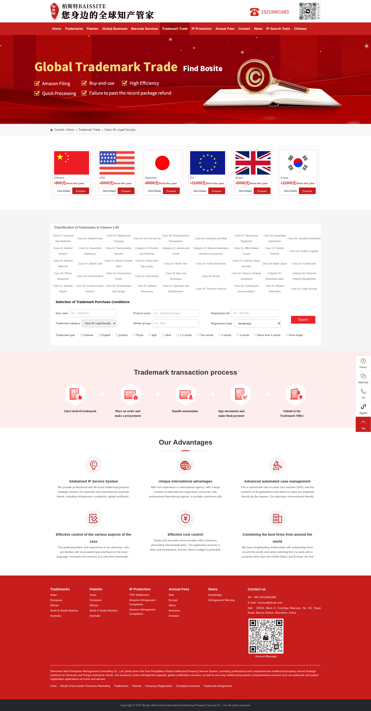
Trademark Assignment (217, 685)
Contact (244, 29)
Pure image (296, 335)
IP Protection (201, 29)
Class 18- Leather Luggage (304, 251)
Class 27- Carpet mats (304, 263)
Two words (206, 335)
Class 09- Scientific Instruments (304, 238)
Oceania (174, 615)
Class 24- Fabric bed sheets (211, 263)
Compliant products (188, 685)
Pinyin (140, 335)
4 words (244, 335)
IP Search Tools (278, 29)
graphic (123, 335)
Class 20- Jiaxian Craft (90, 263)
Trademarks (74, 29)
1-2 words (186, 335)
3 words (226, 335)
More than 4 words (269, 335)
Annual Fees (224, 29)
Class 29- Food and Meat (90, 276)
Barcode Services (144, 29)
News (258, 29)
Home (56, 29)
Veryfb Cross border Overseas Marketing (85, 685)
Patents (92, 29)
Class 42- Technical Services (211, 288)
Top (363, 428)
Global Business (114, 29)
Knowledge (215, 594)
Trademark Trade (175, 29)
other (168, 335)
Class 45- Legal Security (120, 129)
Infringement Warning (221, 600)
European (56, 600)
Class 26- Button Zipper (274, 263)
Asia (171, 594)
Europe (173, 600)
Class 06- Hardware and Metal (211, 238)
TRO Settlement (139, 594)
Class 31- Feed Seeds (147, 276)
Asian (53, 594)
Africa (172, 605)
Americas (174, 610)
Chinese (300, 29)
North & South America (64, 610)
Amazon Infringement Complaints (142, 602)
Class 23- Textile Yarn (175, 263)
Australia (55, 615)
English (106, 335)
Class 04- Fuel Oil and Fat (147, 238)
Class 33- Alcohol (211, 276)
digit (154, 335)
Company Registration (158, 685)
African (54, 605)
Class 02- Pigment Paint (90, 238)
